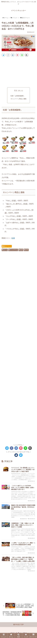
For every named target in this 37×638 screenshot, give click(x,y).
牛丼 (26, 250)
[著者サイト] (16, 455)
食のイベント (7, 246)
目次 (15, 90)
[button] (33, 349)
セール (5, 250)
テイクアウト (13, 250)
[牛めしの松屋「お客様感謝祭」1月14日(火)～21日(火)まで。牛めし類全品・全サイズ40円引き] (12, 55)
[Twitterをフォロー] (21, 455)
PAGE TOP (19, 624)
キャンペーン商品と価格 (18, 99)
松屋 (13, 238)
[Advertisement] (18, 71)
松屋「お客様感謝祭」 (18, 96)
